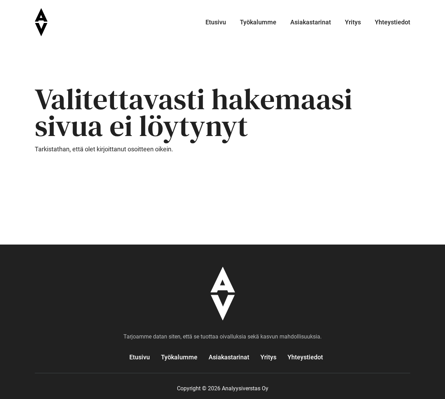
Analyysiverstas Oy (80, 22)
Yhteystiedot (392, 22)
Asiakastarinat (310, 22)
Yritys (353, 22)
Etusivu (215, 22)
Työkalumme (258, 22)
